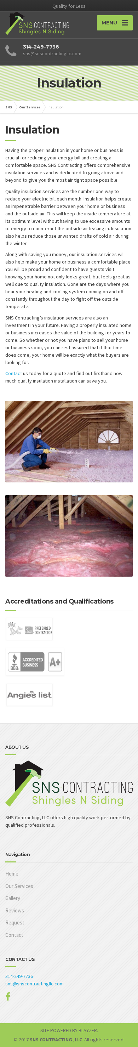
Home (11, 873)
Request (14, 922)
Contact (14, 373)
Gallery (12, 898)
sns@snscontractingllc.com (34, 983)
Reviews (14, 910)
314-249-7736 (19, 976)
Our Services (19, 886)
